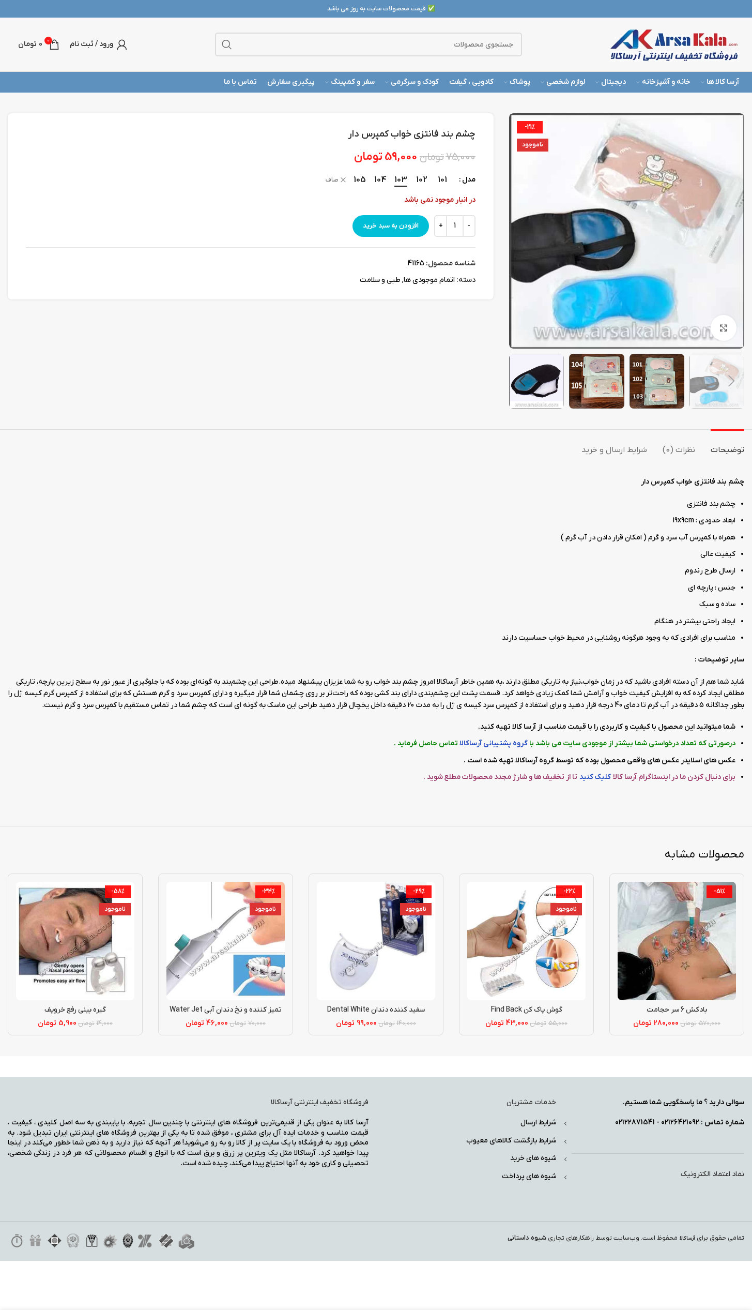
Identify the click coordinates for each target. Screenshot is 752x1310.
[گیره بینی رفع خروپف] (75, 941)
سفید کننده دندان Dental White (376, 1010)
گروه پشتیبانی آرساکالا (494, 743)
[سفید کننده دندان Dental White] (376, 941)
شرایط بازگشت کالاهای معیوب (511, 1141)
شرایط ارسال (538, 1122)
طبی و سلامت (380, 280)
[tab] (727, 445)
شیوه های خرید (533, 1158)
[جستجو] (227, 44)
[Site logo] (674, 44)
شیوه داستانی (527, 1237)
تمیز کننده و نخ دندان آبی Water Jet (226, 1010)
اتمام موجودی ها (429, 280)
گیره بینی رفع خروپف (75, 1010)
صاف (332, 180)
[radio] (442, 180)
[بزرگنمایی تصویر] (723, 328)
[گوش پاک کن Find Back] (526, 941)
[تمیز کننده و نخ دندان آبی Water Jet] (225, 941)
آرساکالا (687, 1238)
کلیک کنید (595, 777)
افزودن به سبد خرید (391, 225)
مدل (468, 180)
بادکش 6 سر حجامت (677, 1010)
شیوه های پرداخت (529, 1176)
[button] (731, 381)
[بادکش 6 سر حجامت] (677, 941)
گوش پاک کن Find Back (526, 1010)
